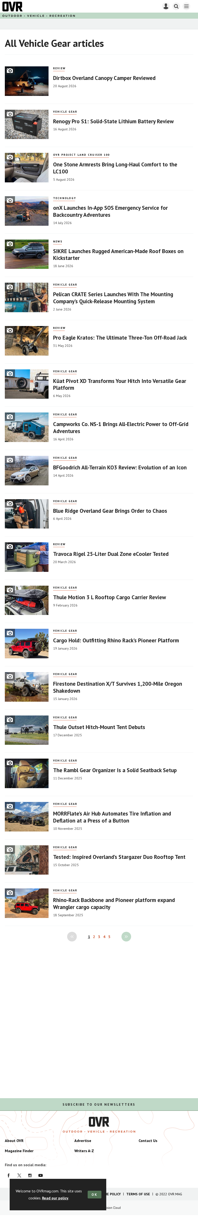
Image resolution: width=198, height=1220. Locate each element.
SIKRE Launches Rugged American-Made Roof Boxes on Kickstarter (118, 255)
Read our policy (55, 1198)
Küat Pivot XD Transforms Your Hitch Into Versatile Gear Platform (119, 384)
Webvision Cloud (110, 1208)
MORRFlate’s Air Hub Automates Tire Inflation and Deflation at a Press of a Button (112, 817)
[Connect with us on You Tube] (40, 1175)
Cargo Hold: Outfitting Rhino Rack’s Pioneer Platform (116, 640)
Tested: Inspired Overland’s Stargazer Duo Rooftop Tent (119, 856)
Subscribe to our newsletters (99, 1104)
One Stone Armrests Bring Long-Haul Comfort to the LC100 (115, 168)
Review (59, 68)
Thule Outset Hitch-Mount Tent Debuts (99, 726)
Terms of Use (138, 1194)
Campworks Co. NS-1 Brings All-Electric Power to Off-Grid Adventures (120, 427)
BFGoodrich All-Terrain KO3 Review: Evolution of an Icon (120, 467)
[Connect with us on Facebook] (9, 1175)
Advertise (82, 1140)
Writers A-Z (84, 1150)
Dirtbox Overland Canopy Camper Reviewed (104, 77)
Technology (64, 198)
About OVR (14, 1140)
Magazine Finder (19, 1150)
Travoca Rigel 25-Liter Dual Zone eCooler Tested (111, 553)
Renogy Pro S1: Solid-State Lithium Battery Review (113, 121)
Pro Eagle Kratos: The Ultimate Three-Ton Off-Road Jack (120, 337)
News (58, 241)
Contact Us (148, 1140)
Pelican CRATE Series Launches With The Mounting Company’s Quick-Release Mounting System (113, 298)
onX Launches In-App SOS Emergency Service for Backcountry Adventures (110, 211)
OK (95, 1194)
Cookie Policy (109, 1194)
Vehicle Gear (65, 111)
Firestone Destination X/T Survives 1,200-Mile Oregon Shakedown (117, 687)
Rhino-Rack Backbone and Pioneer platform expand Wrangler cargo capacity (114, 903)
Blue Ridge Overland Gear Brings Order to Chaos (110, 510)
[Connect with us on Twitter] (19, 1175)
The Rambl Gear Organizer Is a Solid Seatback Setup (115, 770)
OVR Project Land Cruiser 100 (81, 154)
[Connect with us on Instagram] (30, 1175)
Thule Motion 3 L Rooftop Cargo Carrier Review (109, 597)
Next (126, 936)
